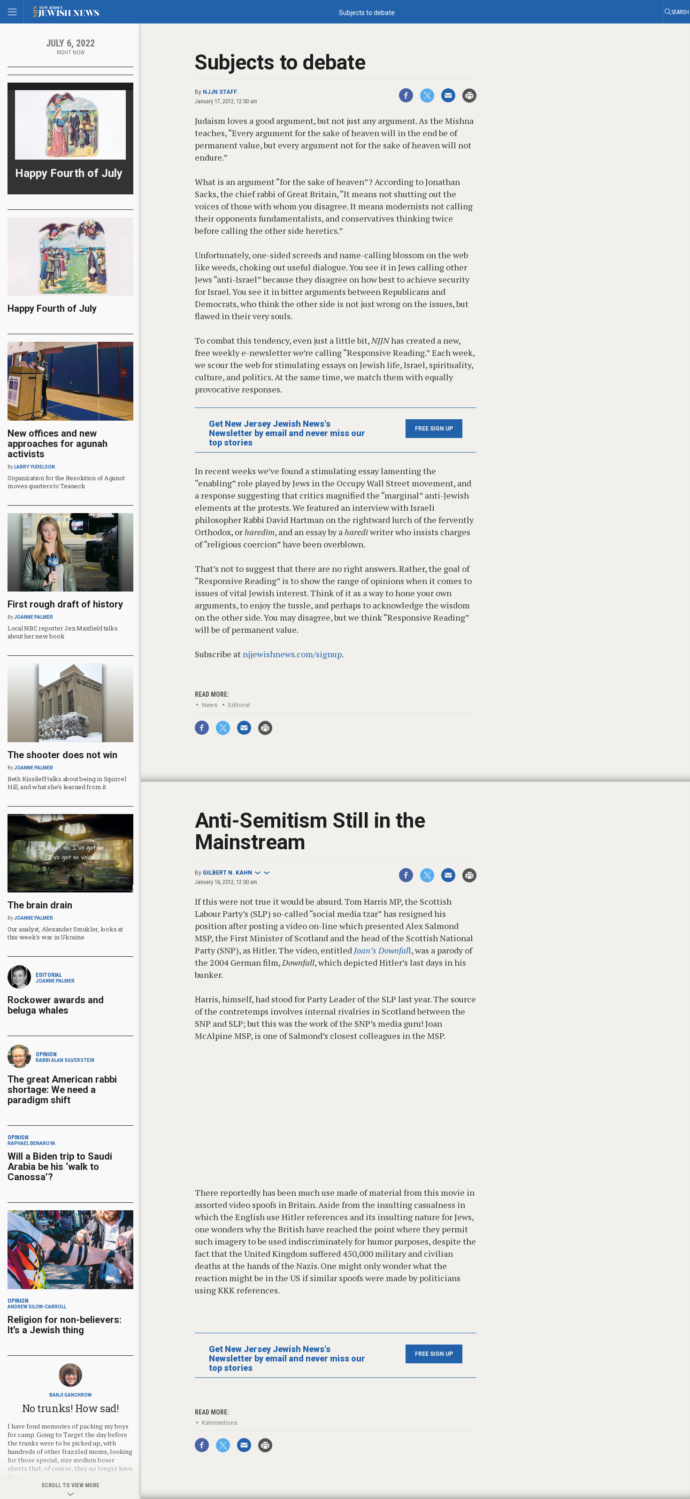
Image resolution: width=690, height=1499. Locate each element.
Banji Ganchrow (70, 1395)
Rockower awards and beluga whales (56, 1005)
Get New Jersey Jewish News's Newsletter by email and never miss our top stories (287, 433)
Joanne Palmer (33, 617)
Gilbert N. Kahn (227, 872)
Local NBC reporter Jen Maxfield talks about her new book (62, 632)
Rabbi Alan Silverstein (65, 1060)
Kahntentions (220, 1422)
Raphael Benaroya (31, 1143)
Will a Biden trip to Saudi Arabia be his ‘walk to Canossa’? (60, 1167)
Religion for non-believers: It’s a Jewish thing (65, 1325)
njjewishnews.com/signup (292, 654)
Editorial (239, 704)
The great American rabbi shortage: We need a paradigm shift (62, 1090)
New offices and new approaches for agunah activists (57, 444)
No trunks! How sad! (70, 1408)
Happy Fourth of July (69, 173)
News (209, 704)
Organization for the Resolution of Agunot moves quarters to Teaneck (66, 482)
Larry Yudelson (34, 466)
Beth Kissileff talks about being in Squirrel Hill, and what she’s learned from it (67, 783)
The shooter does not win (62, 755)
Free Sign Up (434, 428)
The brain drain (40, 905)
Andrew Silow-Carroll (37, 1306)
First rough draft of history (65, 604)
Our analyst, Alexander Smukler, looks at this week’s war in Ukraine (65, 933)
